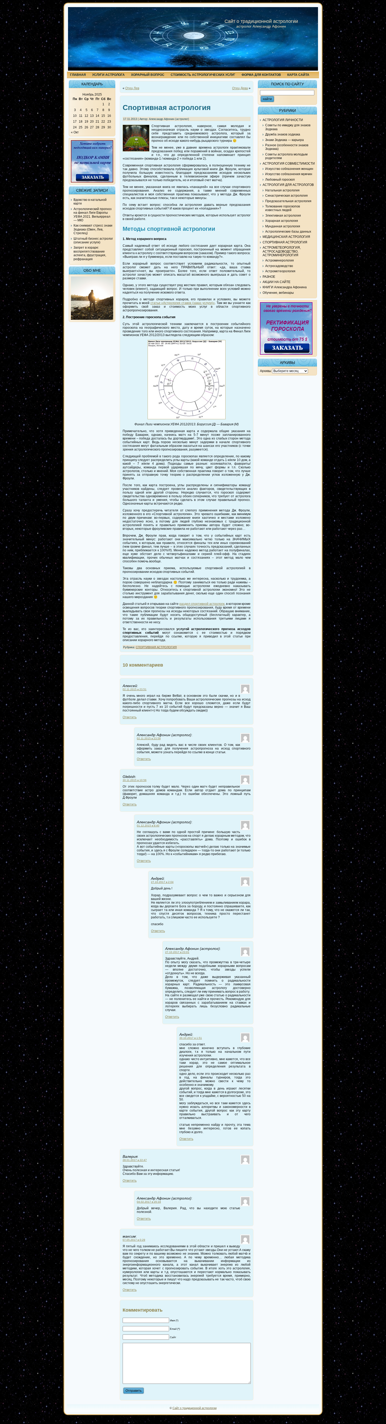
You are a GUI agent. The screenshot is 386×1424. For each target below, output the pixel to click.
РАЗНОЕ (269, 277)
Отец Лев (132, 88)
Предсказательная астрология (288, 201)
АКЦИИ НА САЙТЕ (276, 282)
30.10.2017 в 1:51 (190, 1037)
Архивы (265, 371)
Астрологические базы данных (288, 231)
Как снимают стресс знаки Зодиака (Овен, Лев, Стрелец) (93, 229)
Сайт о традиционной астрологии (261, 21)
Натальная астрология (282, 190)
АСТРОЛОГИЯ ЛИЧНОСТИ (283, 120)
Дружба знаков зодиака (282, 134)
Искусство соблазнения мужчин (288, 174)
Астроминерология (279, 260)
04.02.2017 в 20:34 (149, 1201)
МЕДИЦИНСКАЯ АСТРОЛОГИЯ (286, 237)
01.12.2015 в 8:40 (148, 825)
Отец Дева (240, 88)
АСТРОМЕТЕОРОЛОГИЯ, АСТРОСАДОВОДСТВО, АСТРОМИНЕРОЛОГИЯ (282, 251)
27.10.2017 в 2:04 (162, 882)
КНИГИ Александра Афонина (285, 287)
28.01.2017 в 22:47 (135, 1160)
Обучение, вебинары (278, 293)
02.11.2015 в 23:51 (135, 689)
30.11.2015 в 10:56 (135, 780)
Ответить (130, 717)
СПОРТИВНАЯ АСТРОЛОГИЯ (156, 647)
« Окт (75, 132)
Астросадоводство (279, 266)
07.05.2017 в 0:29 (134, 1239)
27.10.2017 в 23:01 (177, 952)
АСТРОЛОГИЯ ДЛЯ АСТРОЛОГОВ (288, 185)
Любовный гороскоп (280, 179)
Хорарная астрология (281, 221)
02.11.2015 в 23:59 (149, 738)
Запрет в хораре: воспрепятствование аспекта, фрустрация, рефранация (90, 253)
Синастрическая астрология (286, 195)
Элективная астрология (283, 215)
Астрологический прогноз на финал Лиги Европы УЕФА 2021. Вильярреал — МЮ (93, 214)
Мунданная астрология (282, 226)
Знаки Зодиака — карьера (284, 140)
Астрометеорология (280, 271)
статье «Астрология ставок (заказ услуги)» (182, 303)
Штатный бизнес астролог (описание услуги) (93, 240)
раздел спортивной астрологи (202, 604)
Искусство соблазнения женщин (289, 169)
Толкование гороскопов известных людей (282, 208)
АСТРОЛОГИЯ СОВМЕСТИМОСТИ (289, 163)
